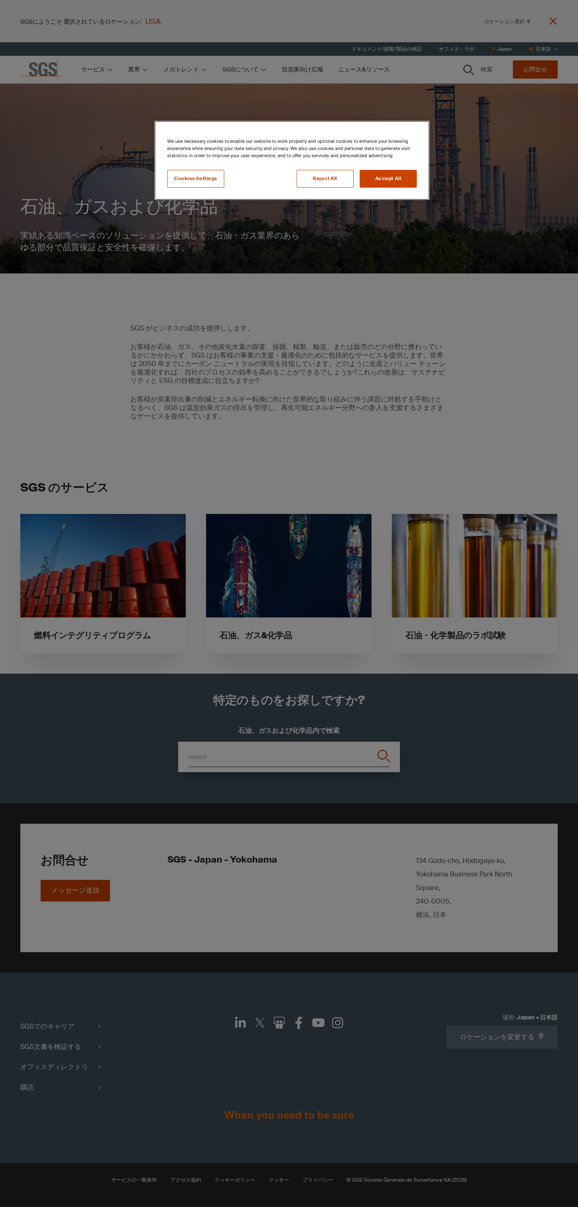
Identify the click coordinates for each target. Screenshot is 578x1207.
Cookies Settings (195, 178)
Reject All (325, 178)
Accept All (388, 178)
